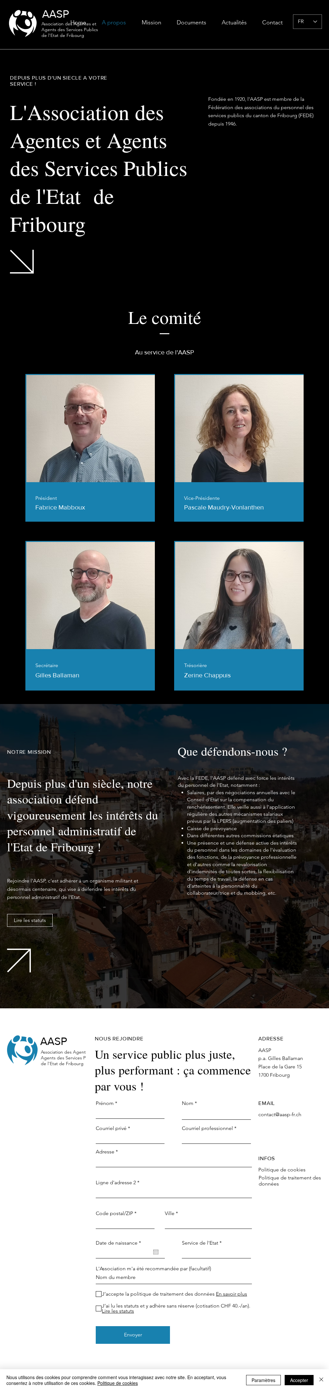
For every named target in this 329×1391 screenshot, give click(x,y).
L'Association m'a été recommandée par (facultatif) (153, 1268)
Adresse (105, 1151)
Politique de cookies (117, 1383)
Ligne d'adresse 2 (116, 1182)
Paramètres (263, 1380)
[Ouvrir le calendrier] (155, 1252)
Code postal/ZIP (114, 1213)
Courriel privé (111, 1128)
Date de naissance (120, 1243)
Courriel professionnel (207, 1128)
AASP (55, 14)
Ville (169, 1213)
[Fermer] (321, 1380)
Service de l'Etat (200, 1243)
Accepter (299, 1380)
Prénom (105, 1103)
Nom (187, 1103)
